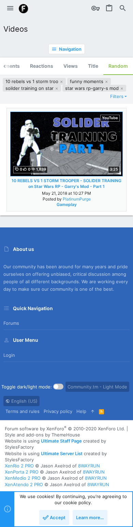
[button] (10, 8)
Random (118, 66)
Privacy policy (58, 411)
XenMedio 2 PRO (23, 478)
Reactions (41, 66)
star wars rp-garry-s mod (92, 88)
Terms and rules (22, 411)
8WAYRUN (89, 465)
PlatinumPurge (77, 199)
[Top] (92, 411)
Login (9, 355)
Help (81, 411)
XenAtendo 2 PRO (24, 484)
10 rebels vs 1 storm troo (32, 81)
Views (70, 66)
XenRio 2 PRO (19, 465)
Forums (11, 323)
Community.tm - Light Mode (97, 386)
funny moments (87, 81)
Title (93, 66)
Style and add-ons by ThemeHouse (42, 434)
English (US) (24, 401)
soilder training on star (30, 88)
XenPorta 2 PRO (22, 472)
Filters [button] (116, 96)
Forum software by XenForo (65, 428)
